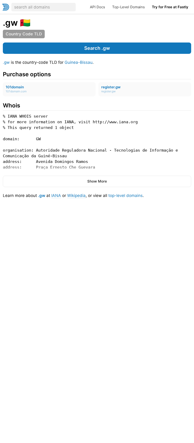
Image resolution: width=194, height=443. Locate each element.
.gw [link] (10, 22)
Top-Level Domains (128, 7)
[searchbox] (43, 7)
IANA (56, 195)
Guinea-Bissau (79, 62)
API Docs (97, 7)
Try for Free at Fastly (170, 7)
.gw (6, 62)
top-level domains (125, 195)
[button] (97, 48)
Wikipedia (76, 195)
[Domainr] (5, 7)
